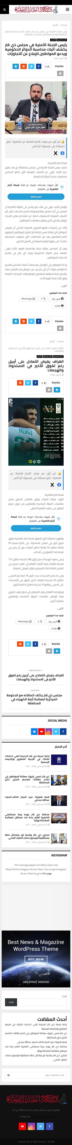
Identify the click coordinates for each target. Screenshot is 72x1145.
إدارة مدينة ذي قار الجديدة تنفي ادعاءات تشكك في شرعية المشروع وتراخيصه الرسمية (27, 759)
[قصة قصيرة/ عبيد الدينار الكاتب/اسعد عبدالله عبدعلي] (59, 800)
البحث (64, 996)
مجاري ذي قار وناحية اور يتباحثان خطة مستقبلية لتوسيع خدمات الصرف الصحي (27, 836)
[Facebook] (49, 1126)
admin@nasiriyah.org (42, 1116)
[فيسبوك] (62, 154)
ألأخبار (53, 40)
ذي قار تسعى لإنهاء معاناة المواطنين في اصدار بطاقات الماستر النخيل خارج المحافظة (27, 779)
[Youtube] (22, 1126)
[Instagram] (31, 1126)
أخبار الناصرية (61, 40)
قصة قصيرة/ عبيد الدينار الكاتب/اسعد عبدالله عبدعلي (27, 798)
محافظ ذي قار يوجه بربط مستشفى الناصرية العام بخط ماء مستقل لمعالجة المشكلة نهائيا (27, 817)
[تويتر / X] (55, 154)
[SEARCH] (8, 1075)
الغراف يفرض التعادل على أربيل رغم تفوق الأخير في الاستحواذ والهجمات (36, 677)
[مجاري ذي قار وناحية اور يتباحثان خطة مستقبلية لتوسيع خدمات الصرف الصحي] (59, 838)
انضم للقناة (36, 197)
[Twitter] (40, 1126)
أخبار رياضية (48, 356)
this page (47, 873)
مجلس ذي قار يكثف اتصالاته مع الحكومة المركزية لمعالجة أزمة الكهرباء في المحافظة (34, 699)
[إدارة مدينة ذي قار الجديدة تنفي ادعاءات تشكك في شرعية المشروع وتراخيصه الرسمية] (59, 760)
